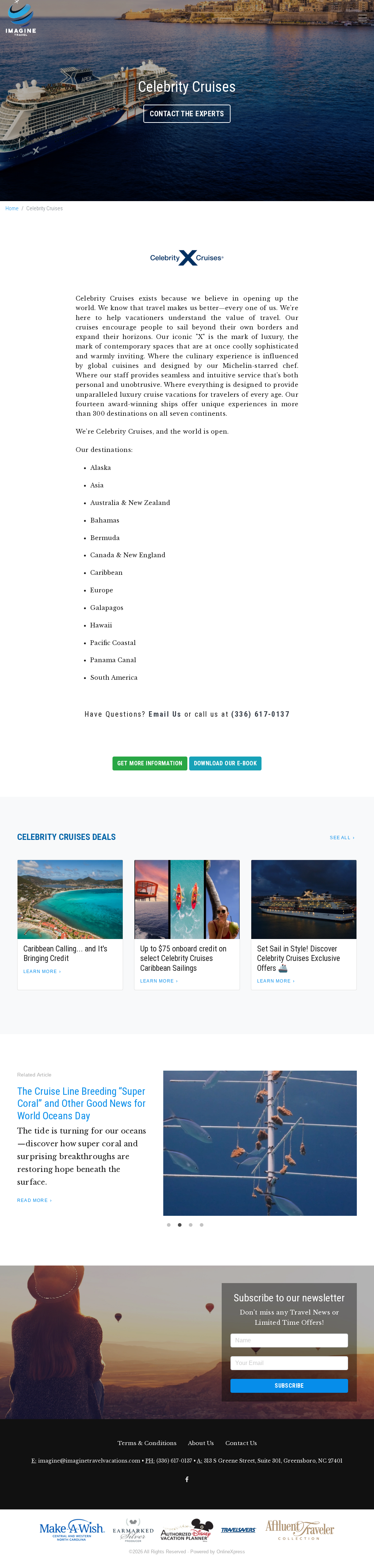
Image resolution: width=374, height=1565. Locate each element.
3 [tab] (192, 1226)
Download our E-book (225, 763)
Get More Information (150, 763)
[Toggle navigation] (362, 18)
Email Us (165, 714)
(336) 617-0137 (260, 714)
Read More (32, 1200)
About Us (201, 1443)
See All (340, 837)
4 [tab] (203, 1226)
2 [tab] (181, 1226)
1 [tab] (170, 1226)
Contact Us (241, 1443)
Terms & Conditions (147, 1443)
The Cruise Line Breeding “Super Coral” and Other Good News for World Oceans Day (81, 1103)
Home (12, 208)
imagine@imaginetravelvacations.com (89, 1461)
